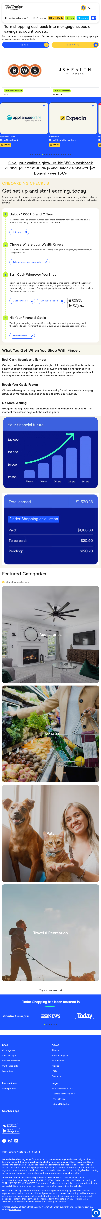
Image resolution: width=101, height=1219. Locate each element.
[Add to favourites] (46, 106)
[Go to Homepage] (14, 8)
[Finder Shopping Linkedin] (16, 1141)
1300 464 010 (15, 1209)
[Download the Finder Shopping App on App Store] (76, 300)
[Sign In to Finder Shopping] (83, 8)
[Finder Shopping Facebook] (4, 1141)
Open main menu (94, 8)
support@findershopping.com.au (76, 1207)
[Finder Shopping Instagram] (10, 1141)
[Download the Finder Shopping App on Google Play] (76, 305)
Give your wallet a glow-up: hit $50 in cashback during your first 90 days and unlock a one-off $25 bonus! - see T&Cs (50, 168)
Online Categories (17, 18)
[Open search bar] (89, 8)
